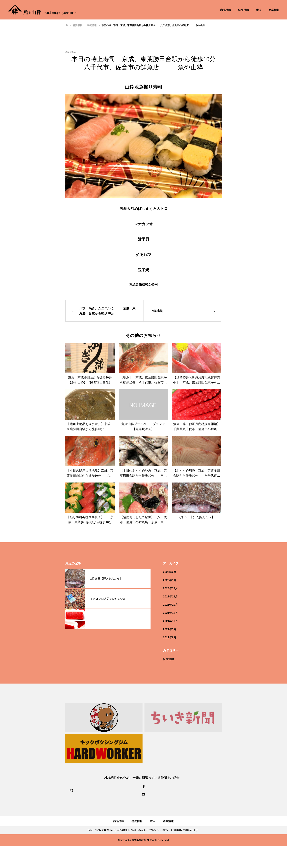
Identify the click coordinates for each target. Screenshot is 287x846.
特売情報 (243, 9)
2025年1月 (169, 580)
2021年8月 (169, 637)
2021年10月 (170, 621)
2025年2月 (169, 571)
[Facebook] (143, 787)
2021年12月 (170, 612)
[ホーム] (66, 25)
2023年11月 (170, 596)
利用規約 (178, 830)
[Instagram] (71, 790)
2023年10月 (170, 604)
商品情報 (225, 9)
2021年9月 (169, 629)
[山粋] (42, 10)
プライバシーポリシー (159, 830)
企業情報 (274, 9)
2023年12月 (170, 588)
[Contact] (143, 794)
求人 (259, 9)
